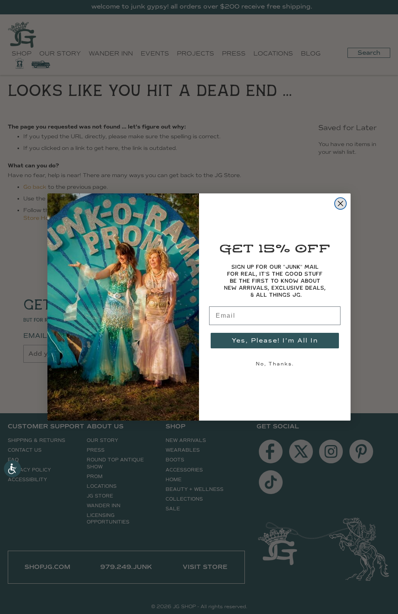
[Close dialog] (340, 203)
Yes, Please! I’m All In (275, 340)
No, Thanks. (275, 364)
